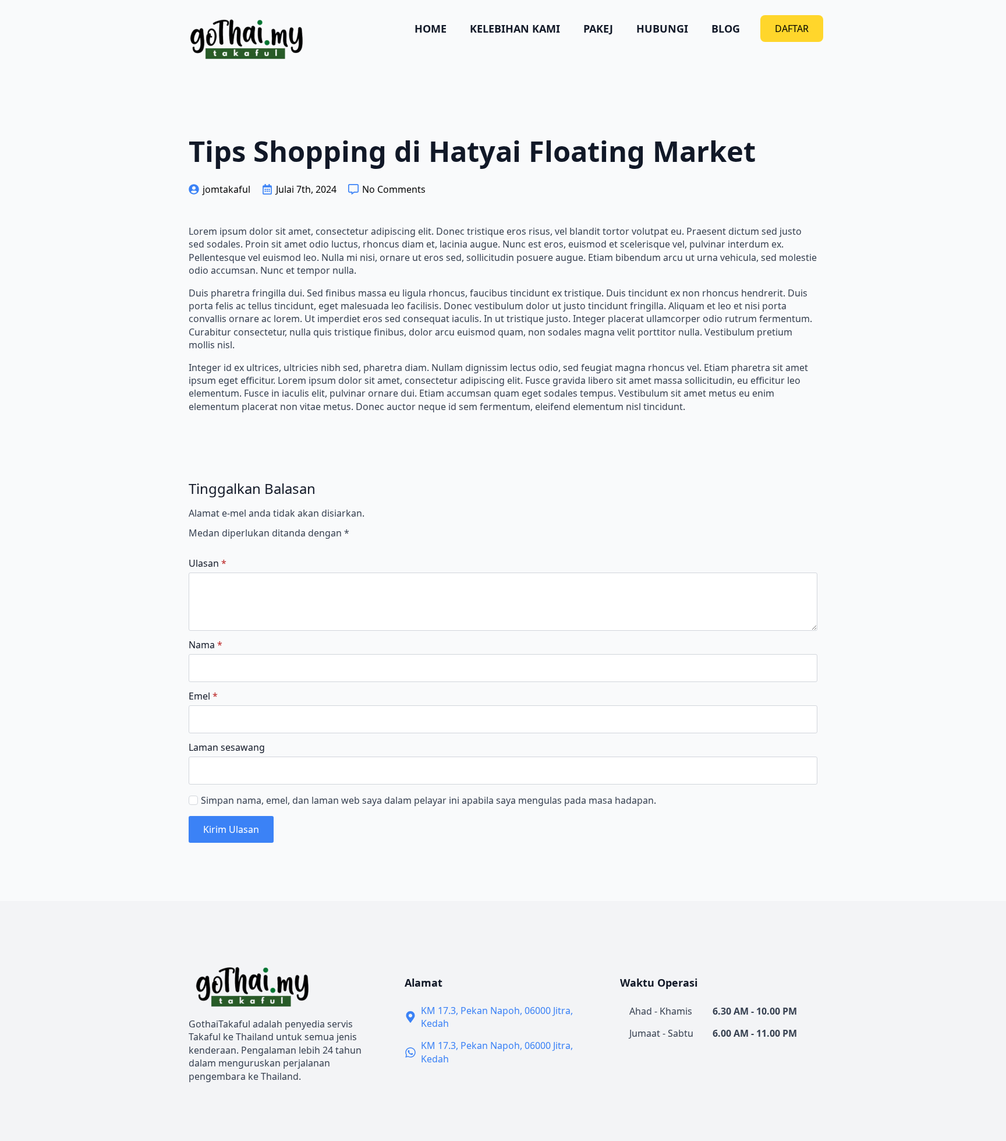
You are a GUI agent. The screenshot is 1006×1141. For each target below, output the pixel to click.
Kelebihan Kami (515, 29)
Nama (205, 644)
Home (431, 29)
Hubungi (662, 29)
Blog (725, 29)
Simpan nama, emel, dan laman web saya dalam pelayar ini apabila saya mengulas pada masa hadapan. (428, 800)
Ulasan (207, 563)
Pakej (598, 29)
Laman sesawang (227, 747)
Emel (203, 696)
